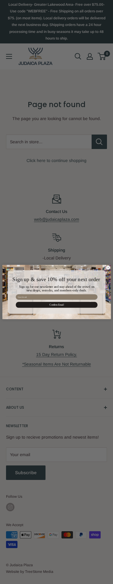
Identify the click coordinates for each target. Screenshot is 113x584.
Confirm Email (56, 304)
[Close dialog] (108, 268)
